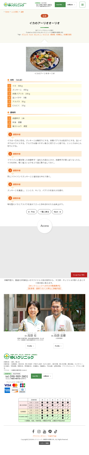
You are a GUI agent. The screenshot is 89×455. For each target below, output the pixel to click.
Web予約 (59, 5)
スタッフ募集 (44, 443)
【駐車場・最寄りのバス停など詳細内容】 (44, 288)
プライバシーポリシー (40, 436)
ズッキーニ (38, 34)
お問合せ (70, 5)
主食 (44, 15)
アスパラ (25, 34)
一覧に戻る (44, 211)
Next (56, 211)
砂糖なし (60, 34)
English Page (52, 436)
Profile (29, 346)
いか (31, 34)
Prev (33, 211)
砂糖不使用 (67, 34)
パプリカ (46, 34)
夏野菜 (53, 34)
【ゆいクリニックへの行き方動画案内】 (44, 285)
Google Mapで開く (79, 275)
